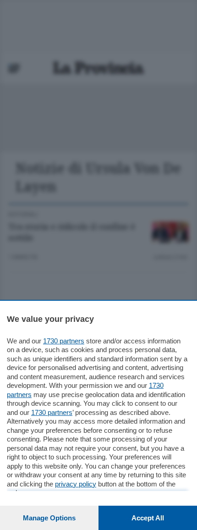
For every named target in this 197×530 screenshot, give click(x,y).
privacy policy (75, 484)
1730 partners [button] (63, 341)
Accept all (147, 518)
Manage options (49, 518)
